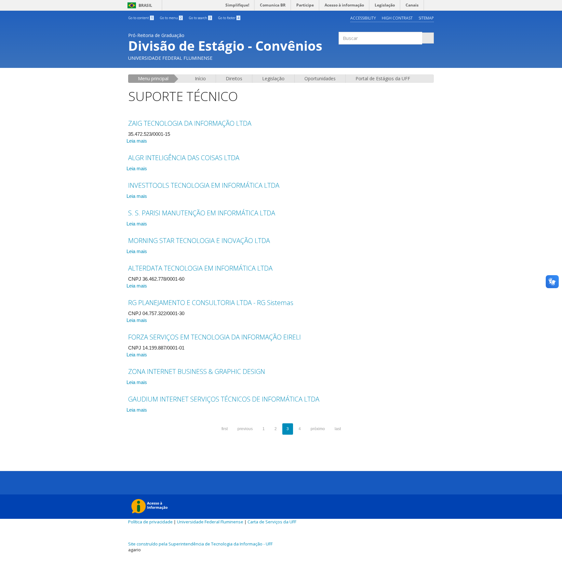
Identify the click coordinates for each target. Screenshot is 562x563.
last (338, 429)
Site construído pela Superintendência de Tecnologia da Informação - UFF (200, 544)
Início (200, 78)
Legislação (273, 78)
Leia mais (137, 141)
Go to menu (171, 18)
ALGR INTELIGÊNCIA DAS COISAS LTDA (183, 157)
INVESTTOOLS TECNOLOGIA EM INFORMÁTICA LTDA (203, 185)
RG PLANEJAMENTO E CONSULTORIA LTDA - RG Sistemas (210, 302)
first (224, 429)
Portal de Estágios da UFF (382, 78)
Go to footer (228, 18)
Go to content (140, 18)
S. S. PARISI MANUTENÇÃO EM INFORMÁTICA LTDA (201, 213)
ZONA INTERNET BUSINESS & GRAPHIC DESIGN (196, 371)
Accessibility (363, 18)
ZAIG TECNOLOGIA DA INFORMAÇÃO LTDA (189, 123)
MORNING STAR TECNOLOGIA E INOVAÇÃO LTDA (199, 240)
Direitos (234, 78)
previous (245, 429)
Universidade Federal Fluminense (210, 522)
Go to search (200, 18)
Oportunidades (320, 78)
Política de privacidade (150, 522)
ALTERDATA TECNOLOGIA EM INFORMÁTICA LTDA (200, 268)
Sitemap (426, 18)
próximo (318, 429)
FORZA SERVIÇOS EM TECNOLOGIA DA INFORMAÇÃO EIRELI (214, 337)
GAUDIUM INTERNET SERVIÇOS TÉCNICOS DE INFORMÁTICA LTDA (223, 399)
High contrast (397, 18)
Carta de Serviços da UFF (272, 522)
